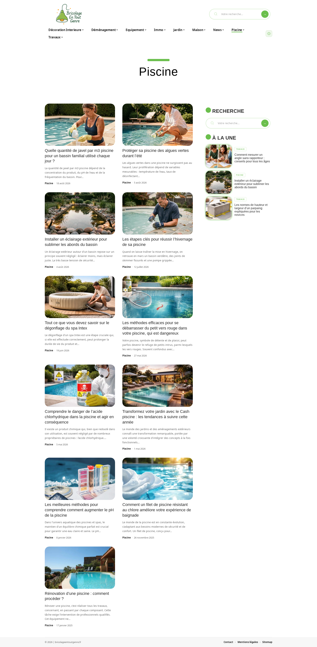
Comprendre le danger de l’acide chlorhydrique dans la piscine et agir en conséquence (79, 416)
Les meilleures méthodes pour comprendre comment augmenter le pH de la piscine (79, 509)
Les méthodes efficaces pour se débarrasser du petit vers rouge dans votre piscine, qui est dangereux (154, 328)
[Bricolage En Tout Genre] (69, 14)
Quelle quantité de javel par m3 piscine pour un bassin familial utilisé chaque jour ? (79, 155)
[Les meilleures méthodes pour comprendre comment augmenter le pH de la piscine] (80, 479)
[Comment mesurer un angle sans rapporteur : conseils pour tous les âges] (219, 156)
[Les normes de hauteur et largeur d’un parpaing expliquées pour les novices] (219, 208)
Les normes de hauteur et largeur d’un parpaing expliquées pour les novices (250, 210)
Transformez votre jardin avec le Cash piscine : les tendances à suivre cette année (155, 416)
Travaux (240, 149)
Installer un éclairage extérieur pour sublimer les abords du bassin (251, 184)
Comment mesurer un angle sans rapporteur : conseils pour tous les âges (252, 158)
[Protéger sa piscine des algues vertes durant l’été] (157, 125)
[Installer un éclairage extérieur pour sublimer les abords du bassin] (80, 213)
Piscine (49, 183)
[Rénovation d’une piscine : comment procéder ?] (80, 568)
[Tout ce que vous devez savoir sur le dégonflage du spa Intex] (80, 297)
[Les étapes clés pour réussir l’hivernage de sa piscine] (157, 213)
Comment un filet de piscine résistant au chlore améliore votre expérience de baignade (156, 509)
